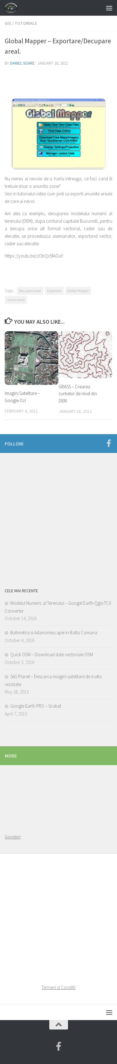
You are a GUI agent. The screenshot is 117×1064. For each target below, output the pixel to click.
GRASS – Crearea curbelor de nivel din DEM (78, 394)
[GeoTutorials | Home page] (13, 8)
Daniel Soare (22, 63)
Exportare (54, 290)
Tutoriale (26, 23)
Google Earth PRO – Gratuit (35, 706)
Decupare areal (30, 290)
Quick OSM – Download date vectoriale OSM (51, 654)
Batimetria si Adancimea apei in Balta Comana (53, 633)
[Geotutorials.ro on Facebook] (108, 443)
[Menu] (109, 8)
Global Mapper (78, 290)
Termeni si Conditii (58, 987)
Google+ (13, 837)
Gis (8, 23)
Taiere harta (16, 299)
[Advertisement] (58, 518)
